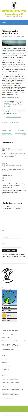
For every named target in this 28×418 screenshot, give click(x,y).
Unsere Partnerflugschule (8, 349)
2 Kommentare (20, 36)
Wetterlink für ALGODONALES (13, 117)
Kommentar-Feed (6, 366)
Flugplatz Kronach (6, 337)
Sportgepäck (10, 66)
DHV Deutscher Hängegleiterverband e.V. (11, 334)
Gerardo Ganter (20, 101)
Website (4, 243)
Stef (7, 164)
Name (3, 230)
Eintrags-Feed (5, 362)
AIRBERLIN (20, 64)
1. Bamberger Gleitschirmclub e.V (10, 330)
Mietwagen (6, 103)
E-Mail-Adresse (6, 237)
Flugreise (6, 122)
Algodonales (15, 122)
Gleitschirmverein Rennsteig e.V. (14, 12)
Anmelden (4, 359)
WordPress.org (5, 369)
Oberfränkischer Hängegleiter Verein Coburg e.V (13, 341)
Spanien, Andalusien (9, 50)
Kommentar (5, 211)
